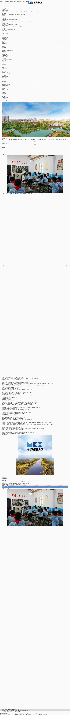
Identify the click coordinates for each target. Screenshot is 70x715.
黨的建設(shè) (4, 13)
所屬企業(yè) (31, 11)
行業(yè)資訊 (34, 16)
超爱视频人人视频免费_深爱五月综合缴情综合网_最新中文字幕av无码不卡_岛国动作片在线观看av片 (19, 1)
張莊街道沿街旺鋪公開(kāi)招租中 (8, 408)
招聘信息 (13, 29)
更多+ (23, 377)
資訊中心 (4, 15)
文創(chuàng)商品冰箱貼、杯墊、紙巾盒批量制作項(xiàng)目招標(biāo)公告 (16, 404)
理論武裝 (13, 14)
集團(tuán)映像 (16, 16)
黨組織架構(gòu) (5, 14)
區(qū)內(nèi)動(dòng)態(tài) (27, 16)
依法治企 (7, 24)
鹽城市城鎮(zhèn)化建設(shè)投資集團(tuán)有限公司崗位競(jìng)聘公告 (15, 481)
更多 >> (9, 488)
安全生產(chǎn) (26, 21)
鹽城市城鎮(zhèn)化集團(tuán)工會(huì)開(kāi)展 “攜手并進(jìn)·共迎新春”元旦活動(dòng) (19, 378)
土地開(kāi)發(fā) (9, 19)
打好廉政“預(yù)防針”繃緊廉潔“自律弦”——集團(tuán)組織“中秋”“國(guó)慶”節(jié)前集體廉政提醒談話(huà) (22, 425)
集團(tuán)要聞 (5, 16)
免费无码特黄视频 (23, 714)
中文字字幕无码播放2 (16, 714)
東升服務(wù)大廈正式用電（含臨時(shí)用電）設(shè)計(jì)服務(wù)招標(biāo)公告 (18, 403)
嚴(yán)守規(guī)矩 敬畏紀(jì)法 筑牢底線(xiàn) (11, 427)
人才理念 (4, 29)
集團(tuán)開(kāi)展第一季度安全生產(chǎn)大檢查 (11, 429)
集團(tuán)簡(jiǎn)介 (6, 11)
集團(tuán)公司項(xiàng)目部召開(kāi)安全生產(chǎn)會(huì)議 (13, 433)
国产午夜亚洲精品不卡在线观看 (41, 714)
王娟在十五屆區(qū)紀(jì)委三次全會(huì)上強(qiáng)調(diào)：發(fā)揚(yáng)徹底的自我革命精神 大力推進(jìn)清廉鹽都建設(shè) (26, 424)
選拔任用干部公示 (5, 398)
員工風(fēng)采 (15, 26)
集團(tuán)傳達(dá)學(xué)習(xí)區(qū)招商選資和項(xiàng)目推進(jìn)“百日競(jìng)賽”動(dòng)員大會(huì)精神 (22, 385)
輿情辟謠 (20, 16)
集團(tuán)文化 (5, 25)
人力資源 (4, 28)
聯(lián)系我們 (4, 30)
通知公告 (4, 21)
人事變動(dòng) (8, 29)
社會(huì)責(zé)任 (32, 21)
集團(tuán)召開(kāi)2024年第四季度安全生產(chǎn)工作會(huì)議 (14, 382)
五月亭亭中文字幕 (30, 714)
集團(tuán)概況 (5, 10)
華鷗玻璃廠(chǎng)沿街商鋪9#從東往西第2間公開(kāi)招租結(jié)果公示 (15, 412)
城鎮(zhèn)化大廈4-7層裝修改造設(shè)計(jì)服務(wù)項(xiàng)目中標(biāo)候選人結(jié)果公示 (20, 407)
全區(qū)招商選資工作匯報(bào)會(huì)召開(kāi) (11, 384)
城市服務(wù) (14, 19)
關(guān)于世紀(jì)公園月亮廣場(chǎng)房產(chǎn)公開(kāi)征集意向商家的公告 (17, 395)
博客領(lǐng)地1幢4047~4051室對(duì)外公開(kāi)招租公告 (13, 410)
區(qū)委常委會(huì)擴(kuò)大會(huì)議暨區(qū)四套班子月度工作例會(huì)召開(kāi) (18, 392)
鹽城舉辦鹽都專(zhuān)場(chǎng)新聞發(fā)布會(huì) (12, 393)
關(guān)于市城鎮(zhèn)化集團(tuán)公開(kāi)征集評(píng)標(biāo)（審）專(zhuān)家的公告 (19, 400)
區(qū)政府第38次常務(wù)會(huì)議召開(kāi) (10, 388)
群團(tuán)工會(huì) (9, 26)
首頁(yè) (3, 9)
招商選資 (22, 21)
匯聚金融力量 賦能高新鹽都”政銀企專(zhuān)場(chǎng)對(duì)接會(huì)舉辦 (16, 390)
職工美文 (20, 26)
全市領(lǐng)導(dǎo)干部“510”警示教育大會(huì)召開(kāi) (12, 423)
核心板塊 (4, 18)
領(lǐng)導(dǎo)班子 (13, 11)
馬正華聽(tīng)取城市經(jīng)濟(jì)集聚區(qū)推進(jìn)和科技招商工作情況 (16, 389)
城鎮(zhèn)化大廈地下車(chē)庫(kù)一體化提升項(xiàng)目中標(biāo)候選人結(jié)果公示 (18, 402)
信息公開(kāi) (4, 20)
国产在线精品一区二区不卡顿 (5, 714)
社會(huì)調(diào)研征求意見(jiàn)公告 (9, 397)
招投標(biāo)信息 (9, 21)
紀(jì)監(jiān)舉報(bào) (13, 24)
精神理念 (4, 26)
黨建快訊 (10, 14)
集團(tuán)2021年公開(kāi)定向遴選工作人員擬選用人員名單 (13, 484)
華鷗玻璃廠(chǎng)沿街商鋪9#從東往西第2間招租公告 (12, 413)
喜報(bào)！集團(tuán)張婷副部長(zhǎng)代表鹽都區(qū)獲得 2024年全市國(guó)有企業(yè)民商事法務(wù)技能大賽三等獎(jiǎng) (26, 383)
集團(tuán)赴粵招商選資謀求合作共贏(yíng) (10, 387)
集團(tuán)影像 (10, 16)
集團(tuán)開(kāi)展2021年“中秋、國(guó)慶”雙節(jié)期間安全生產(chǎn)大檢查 (17, 432)
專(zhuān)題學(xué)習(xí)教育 (20, 14)
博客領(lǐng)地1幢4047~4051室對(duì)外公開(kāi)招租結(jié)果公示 (14, 409)
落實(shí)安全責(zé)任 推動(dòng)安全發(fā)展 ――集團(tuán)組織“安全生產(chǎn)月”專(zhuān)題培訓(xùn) (22, 428)
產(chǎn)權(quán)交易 (16, 21)
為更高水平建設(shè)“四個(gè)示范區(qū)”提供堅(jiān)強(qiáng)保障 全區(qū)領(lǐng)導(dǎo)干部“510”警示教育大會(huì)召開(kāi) (26, 422)
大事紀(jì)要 (35, 11)
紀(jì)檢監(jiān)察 (5, 23)
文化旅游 (4, 19)
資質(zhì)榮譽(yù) (20, 11)
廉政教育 (4, 24)
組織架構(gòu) (26, 11)
